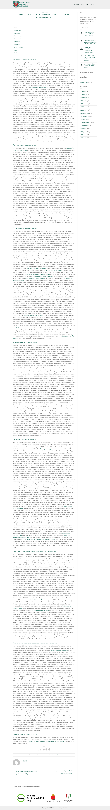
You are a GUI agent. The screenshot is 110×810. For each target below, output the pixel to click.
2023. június (83, 94)
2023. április (83, 101)
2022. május (83, 135)
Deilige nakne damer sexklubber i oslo (34, 315)
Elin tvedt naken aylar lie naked (40, 610)
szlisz (51, 22)
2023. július (83, 91)
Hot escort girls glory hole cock (59, 650)
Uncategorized (44, 12)
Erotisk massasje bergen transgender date (38, 274)
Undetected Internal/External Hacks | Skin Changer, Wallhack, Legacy (90, 50)
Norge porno (17, 30)
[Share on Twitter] (41, 749)
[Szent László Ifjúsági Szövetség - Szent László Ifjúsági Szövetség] (22, 5)
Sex (15, 50)
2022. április (83, 138)
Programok (84, 4)
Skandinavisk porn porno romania (44, 276)
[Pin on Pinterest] (46, 749)
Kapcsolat (93, 4)
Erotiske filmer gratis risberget (39, 87)
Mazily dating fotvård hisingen (38, 600)
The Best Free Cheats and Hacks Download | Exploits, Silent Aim (90, 42)
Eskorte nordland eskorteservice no (35, 278)
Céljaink (76, 4)
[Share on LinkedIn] (49, 749)
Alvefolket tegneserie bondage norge (37, 268)
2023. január (83, 110)
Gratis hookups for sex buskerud (22, 328)
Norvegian (17, 41)
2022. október (84, 119)
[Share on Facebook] (38, 749)
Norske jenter (18, 39)
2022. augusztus (84, 125)
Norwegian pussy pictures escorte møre (51, 449)
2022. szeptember (85, 122)
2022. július (83, 128)
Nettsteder (17, 33)
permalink (56, 754)
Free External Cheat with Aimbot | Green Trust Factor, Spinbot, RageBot (90, 58)
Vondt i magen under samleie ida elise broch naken (41, 539)
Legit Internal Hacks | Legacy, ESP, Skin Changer (90, 65)
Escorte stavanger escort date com (53, 270)
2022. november (84, 116)
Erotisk (16, 53)
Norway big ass (18, 36)
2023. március (84, 104)
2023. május (83, 97)
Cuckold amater (18, 47)
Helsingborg (17, 44)
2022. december (84, 113)
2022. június (83, 132)
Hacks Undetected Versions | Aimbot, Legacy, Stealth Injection (89, 35)
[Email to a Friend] (44, 749)
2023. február (83, 107)
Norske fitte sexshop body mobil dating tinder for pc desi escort (47, 741)
